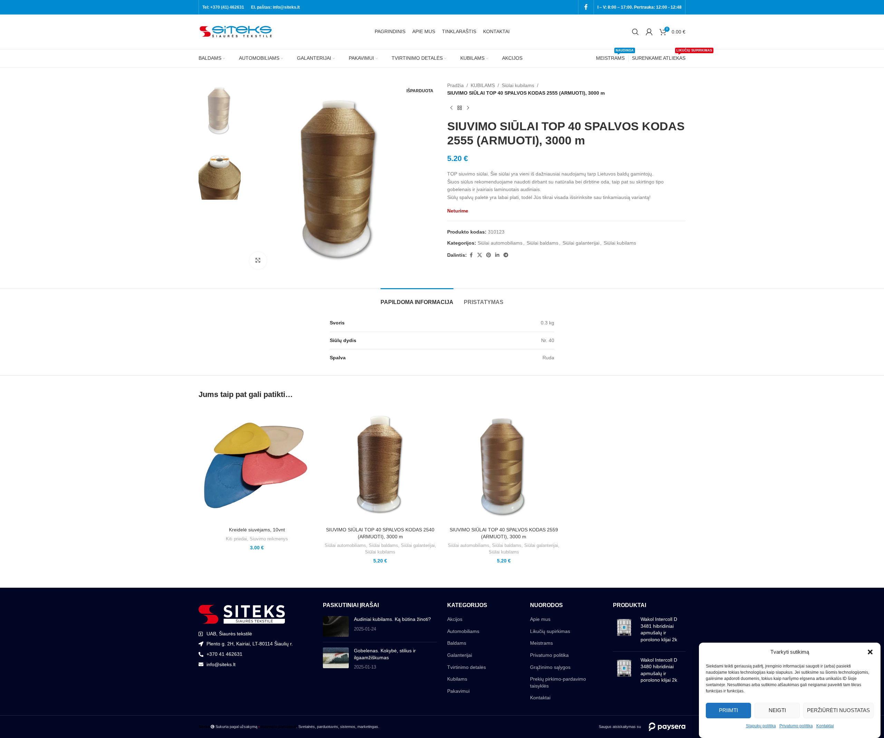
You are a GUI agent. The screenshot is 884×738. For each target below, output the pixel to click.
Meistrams (541, 643)
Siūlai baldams (542, 243)
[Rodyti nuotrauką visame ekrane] (258, 260)
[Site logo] (237, 31)
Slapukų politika (761, 725)
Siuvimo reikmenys (269, 538)
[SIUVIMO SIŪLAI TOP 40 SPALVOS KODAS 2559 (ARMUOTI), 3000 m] (503, 465)
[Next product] (468, 108)
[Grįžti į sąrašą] (459, 108)
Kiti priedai (236, 538)
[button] (870, 652)
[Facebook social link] (586, 7)
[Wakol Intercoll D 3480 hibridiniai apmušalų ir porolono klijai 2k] (624, 672)
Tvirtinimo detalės (466, 667)
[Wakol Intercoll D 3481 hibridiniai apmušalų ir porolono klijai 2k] (624, 631)
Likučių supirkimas (550, 631)
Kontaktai (825, 725)
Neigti (777, 710)
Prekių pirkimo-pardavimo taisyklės (558, 682)
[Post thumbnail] (336, 626)
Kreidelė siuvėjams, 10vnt (257, 529)
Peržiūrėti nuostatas (838, 710)
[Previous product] (451, 108)
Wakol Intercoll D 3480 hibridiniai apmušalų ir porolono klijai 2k (659, 670)
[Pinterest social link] (488, 255)
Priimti (728, 710)
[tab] (417, 298)
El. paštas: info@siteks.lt (275, 7)
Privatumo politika (796, 725)
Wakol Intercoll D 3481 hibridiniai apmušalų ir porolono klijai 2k (659, 629)
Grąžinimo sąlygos (550, 667)
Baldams (456, 643)
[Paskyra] (649, 32)
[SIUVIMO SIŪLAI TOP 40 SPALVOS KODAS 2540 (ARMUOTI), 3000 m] (380, 465)
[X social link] (479, 255)
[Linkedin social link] (497, 255)
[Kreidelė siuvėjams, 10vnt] (257, 465)
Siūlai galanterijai (581, 243)
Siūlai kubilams (518, 85)
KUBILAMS (483, 85)
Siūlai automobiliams (500, 243)
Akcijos (454, 619)
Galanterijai (459, 655)
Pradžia (455, 85)
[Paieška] (635, 32)
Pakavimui (458, 691)
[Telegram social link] (505, 255)
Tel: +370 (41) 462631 (223, 7)
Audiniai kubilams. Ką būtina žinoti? (392, 619)
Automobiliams (463, 631)
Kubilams (457, 679)
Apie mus (540, 619)
